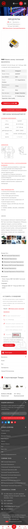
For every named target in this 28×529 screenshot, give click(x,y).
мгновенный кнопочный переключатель (10, 480)
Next (25, 387)
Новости (3, 441)
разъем (2, 360)
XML (2, 452)
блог (2, 446)
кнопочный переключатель (7, 464)
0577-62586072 (8, 501)
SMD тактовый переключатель (8, 462)
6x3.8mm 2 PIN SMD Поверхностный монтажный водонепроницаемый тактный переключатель (6, 395)
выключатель (16, 22)
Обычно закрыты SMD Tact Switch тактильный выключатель (13, 280)
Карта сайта (4, 449)
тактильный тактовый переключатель (10, 472)
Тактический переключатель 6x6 (9, 470)
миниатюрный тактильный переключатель (11, 486)
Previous (0, 387)
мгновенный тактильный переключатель (11, 475)
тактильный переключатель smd (9, 478)
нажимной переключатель (10, 259)
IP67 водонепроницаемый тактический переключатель (14, 483)
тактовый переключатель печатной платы (14, 271)
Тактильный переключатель (13, 24)
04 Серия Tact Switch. (13, 26)
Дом (10, 22)
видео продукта (5, 439)
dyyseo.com (15, 519)
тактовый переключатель (10, 268)
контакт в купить (5, 444)
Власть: (14, 519)
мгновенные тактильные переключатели (13, 262)
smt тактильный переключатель (12, 256)
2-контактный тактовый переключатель (10, 467)
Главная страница (5, 431)
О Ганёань (3, 433)
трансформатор (4, 367)
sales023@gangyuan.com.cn (12, 506)
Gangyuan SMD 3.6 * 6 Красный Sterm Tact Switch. (13, 287)
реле (2, 364)
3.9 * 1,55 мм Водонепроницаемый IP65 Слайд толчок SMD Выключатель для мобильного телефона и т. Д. (19, 395)
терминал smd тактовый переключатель (14, 265)
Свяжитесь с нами (9, 103)
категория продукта (6, 436)
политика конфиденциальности (8, 454)
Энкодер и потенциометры (7, 371)
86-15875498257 (8, 509)
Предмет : (14, 310)
